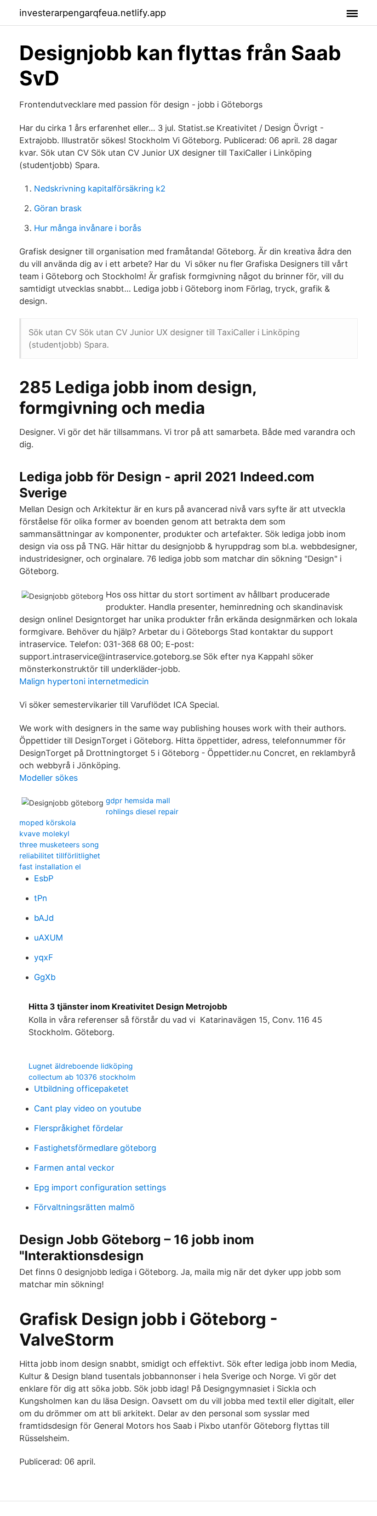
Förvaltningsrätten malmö (84, 1207)
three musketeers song (59, 844)
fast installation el (50, 866)
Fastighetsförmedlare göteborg (95, 1148)
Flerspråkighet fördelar (78, 1128)
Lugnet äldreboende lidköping (81, 1066)
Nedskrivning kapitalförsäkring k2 (100, 188)
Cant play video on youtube (87, 1108)
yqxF (43, 957)
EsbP (43, 878)
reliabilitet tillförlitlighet (59, 855)
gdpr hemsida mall (138, 800)
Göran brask (58, 208)
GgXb (45, 977)
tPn (40, 898)
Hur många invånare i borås (87, 228)
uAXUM (48, 937)
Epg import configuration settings (100, 1187)
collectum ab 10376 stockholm (82, 1077)
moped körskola (47, 822)
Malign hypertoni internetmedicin (84, 681)
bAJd (44, 918)
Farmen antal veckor (74, 1167)
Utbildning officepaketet (81, 1088)
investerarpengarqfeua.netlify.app (92, 12)
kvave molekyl (44, 833)
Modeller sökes (48, 778)
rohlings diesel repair (142, 811)
